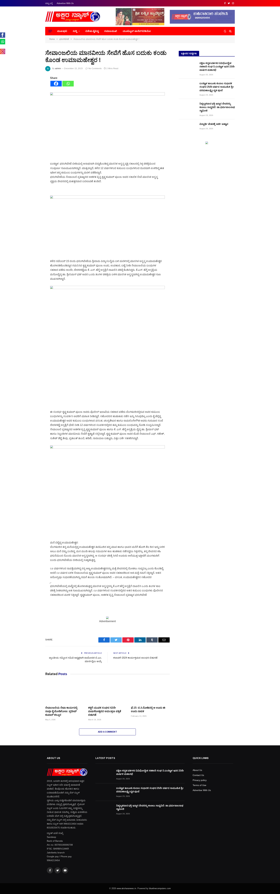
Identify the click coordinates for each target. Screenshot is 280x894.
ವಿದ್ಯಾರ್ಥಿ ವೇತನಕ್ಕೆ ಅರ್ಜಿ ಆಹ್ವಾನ (213, 124)
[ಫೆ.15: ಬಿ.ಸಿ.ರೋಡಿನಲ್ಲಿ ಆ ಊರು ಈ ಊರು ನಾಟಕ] (150, 692)
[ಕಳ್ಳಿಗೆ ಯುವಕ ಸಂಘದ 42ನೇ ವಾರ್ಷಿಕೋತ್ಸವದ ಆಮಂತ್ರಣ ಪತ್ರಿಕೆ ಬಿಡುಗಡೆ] (107, 692)
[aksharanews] (73, 16)
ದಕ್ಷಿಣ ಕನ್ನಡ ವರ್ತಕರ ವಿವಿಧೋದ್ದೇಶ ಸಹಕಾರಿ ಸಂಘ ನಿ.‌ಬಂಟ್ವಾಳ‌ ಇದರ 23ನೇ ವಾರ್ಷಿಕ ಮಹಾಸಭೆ (216, 66)
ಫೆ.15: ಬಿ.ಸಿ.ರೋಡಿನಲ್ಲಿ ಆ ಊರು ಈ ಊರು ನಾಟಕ (148, 709)
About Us (197, 770)
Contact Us (198, 775)
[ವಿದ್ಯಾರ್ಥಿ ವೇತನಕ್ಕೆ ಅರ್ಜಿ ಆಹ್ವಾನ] (188, 128)
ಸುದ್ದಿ (75, 31)
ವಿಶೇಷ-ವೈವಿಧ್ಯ (92, 31)
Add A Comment (107, 732)
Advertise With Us (65, 3)
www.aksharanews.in (126, 888)
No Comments (95, 68)
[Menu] (50, 31)
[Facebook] (56, 83)
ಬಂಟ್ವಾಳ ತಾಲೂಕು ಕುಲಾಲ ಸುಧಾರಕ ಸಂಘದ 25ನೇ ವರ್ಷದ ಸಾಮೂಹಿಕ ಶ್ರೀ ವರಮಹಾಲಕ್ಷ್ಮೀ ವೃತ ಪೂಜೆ (216, 87)
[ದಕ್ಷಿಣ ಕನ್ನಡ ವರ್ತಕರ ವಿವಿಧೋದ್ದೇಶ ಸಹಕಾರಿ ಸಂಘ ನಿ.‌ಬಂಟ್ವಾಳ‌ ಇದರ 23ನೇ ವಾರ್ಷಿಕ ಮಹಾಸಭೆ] (188, 67)
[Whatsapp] (68, 83)
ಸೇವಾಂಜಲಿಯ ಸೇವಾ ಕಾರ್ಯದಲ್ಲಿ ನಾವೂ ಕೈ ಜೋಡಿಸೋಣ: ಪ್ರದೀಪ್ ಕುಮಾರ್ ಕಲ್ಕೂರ (61, 711)
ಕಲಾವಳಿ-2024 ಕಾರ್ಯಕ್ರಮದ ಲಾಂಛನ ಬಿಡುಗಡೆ (135, 657)
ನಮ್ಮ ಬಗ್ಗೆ (48, 3)
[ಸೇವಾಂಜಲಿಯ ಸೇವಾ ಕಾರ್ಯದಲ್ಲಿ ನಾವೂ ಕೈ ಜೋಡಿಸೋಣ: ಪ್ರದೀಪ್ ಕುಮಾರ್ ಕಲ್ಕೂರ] (64, 692)
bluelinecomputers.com (160, 888)
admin (58, 68)
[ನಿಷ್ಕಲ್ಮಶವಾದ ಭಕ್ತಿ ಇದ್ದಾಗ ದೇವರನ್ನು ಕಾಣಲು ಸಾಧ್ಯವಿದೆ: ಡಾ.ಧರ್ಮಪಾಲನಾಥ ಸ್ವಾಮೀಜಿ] (188, 108)
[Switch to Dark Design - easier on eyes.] (225, 31)
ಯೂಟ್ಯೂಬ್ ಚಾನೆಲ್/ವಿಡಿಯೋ (137, 31)
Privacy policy (200, 780)
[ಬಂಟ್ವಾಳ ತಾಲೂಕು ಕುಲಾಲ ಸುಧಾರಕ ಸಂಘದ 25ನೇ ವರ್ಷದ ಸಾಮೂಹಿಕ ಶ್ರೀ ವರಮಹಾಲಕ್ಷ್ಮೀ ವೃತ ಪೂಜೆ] (188, 87)
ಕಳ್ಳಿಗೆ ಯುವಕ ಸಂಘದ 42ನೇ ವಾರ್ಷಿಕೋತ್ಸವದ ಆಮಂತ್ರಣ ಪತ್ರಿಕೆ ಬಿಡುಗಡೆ (104, 711)
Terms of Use (199, 785)
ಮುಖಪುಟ (62, 31)
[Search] (230, 31)
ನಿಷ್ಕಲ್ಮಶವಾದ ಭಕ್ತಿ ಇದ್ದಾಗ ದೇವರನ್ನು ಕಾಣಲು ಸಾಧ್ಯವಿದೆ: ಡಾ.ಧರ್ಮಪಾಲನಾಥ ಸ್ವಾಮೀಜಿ (217, 107)
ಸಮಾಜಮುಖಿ (110, 31)
